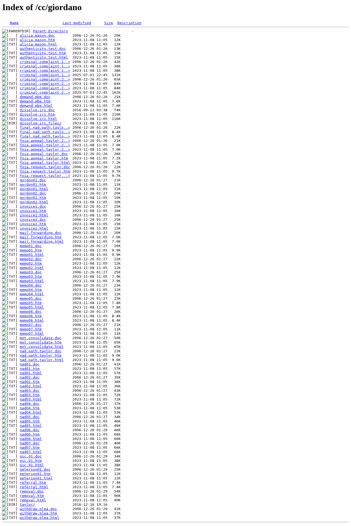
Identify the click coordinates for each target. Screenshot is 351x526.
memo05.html (32, 307)
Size (108, 23)
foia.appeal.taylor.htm (44, 158)
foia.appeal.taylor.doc (44, 154)
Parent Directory (50, 31)
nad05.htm (29, 421)
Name (14, 23)
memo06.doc (31, 312)
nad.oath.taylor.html (42, 360)
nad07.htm (29, 447)
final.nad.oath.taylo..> (45, 127)
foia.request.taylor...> (45, 176)
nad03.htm (29, 395)
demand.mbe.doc (35, 97)
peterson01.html (36, 478)
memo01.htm (31, 250)
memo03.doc (31, 272)
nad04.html (31, 412)
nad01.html (31, 373)
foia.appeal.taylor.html (45, 163)
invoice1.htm (33, 211)
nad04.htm (29, 408)
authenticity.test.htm (43, 53)
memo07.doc (31, 325)
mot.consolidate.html (42, 347)
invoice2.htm (33, 224)
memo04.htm (31, 290)
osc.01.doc (31, 456)
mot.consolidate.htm (40, 342)
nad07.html (31, 452)
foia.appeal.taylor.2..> (45, 141)
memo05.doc (31, 298)
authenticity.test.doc (43, 49)
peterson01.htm (35, 474)
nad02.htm (29, 382)
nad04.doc (29, 404)
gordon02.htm (33, 198)
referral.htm (33, 483)
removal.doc (32, 491)
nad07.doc (29, 443)
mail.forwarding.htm (40, 237)
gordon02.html (34, 202)
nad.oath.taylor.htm (40, 355)
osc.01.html (32, 465)
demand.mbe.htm (35, 101)
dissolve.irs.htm (37, 114)
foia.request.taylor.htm (45, 171)
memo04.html (32, 294)
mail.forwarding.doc (40, 233)
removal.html (33, 500)
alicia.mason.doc (37, 35)
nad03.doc (29, 390)
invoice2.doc (33, 220)
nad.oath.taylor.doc (40, 351)
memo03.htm (31, 277)
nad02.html (31, 386)
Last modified (77, 23)
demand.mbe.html (36, 106)
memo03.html (32, 281)
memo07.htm (31, 329)
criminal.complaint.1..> (45, 62)
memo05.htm (31, 303)
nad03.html (31, 399)
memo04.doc (31, 285)
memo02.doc (31, 259)
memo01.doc (31, 246)
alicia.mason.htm (37, 40)
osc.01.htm (31, 461)
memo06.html (32, 320)
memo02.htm (31, 263)
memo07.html (32, 333)
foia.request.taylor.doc (45, 167)
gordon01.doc (33, 180)
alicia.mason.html (38, 44)
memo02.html (32, 268)
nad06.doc (29, 430)
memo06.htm (31, 316)
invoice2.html (34, 228)
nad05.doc (29, 417)
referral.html (34, 487)
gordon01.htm (33, 184)
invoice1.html (34, 215)
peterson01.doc (35, 469)
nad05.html (31, 426)
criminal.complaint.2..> (45, 79)
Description (129, 23)
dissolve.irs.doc (37, 110)
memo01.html (32, 255)
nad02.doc (29, 377)
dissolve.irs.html (38, 119)
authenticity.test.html (44, 57)
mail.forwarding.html (42, 241)
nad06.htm (29, 434)
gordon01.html (34, 189)
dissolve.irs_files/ (40, 123)
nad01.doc (29, 364)
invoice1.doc (33, 206)
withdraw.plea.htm (38, 513)
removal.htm (32, 496)
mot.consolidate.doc (40, 338)
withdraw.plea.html (39, 518)
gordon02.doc (33, 193)
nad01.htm (29, 369)
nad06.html (31, 439)
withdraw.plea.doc (38, 509)
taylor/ (27, 504)
